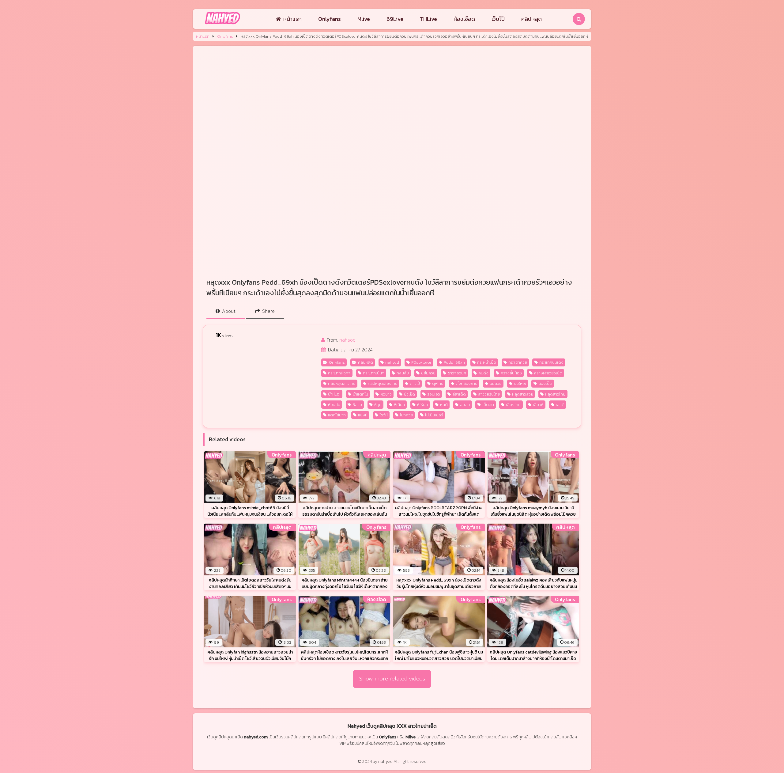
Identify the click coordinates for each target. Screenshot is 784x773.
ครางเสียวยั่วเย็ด (548, 373)
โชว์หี (384, 415)
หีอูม (378, 404)
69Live (394, 19)
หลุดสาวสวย (522, 394)
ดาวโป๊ (415, 383)
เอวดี (560, 404)
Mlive (363, 19)
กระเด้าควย (517, 362)
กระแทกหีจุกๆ (339, 373)
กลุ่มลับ (403, 373)
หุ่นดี (444, 404)
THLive (428, 19)
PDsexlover (421, 362)
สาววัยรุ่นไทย (489, 394)
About (228, 311)
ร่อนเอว (433, 394)
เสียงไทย (513, 404)
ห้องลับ (334, 404)
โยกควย (406, 415)
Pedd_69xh (454, 362)
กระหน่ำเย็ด (486, 362)
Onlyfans (329, 19)
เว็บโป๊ (498, 19)
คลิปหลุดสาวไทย (342, 383)
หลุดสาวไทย (555, 394)
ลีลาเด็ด (459, 394)
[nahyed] (222, 24)
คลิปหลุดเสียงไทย (383, 383)
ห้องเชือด (464, 19)
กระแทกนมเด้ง (551, 362)
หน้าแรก (292, 19)
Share (268, 311)
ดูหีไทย (437, 383)
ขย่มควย (428, 373)
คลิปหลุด (531, 19)
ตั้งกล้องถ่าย (466, 383)
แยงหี (363, 415)
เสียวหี (538, 404)
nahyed (392, 362)
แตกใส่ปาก (337, 415)
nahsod (347, 339)
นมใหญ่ (520, 383)
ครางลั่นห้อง (511, 373)
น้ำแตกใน (360, 394)
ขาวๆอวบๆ (457, 373)
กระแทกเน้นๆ (373, 373)
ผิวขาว (386, 394)
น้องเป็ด (545, 383)
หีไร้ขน (422, 404)
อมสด (465, 404)
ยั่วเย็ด (409, 394)
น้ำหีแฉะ (334, 394)
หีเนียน (399, 404)
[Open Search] (579, 19)
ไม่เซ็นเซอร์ (434, 415)
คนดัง (483, 373)
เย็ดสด (488, 404)
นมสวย (496, 383)
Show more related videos (392, 678)
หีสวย (357, 404)
